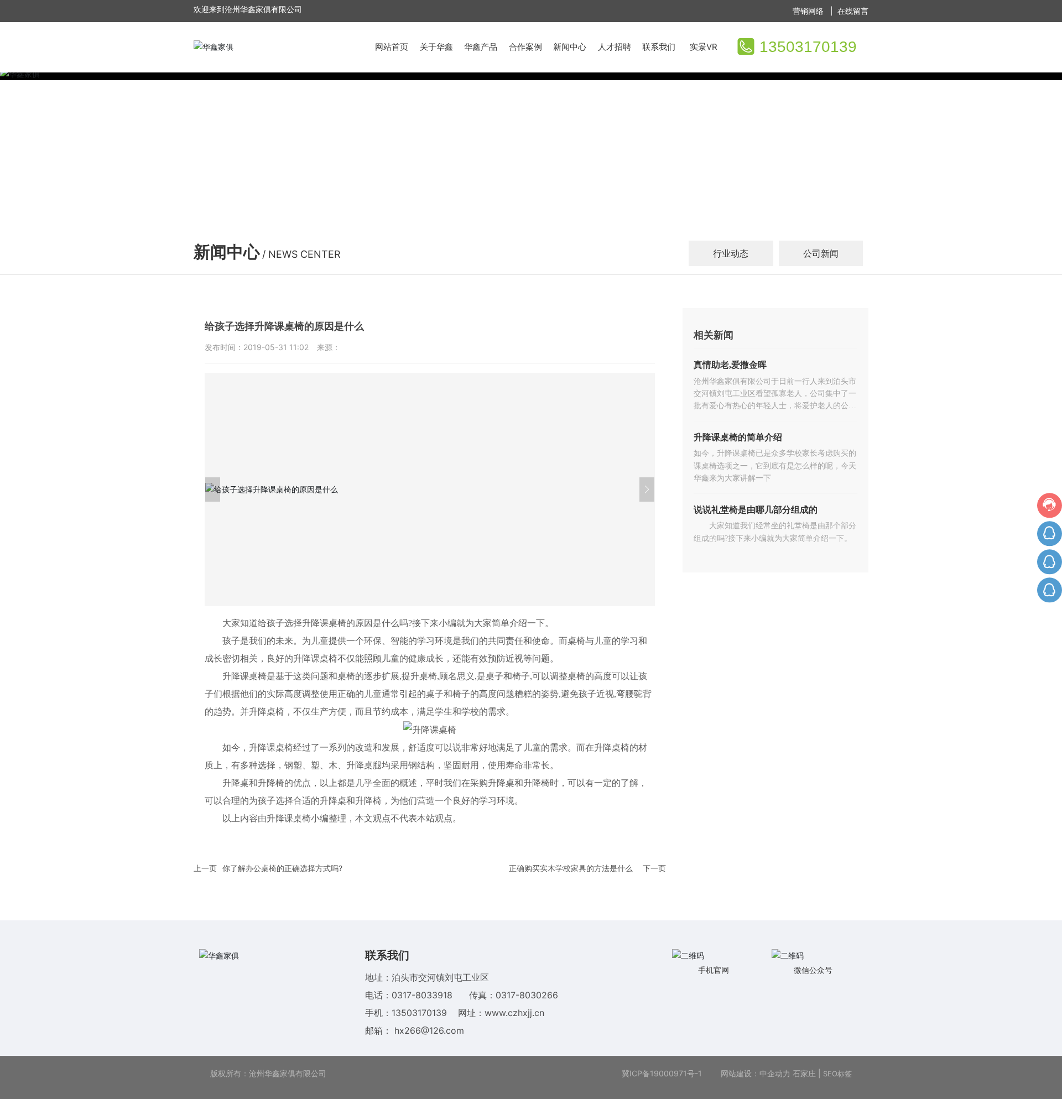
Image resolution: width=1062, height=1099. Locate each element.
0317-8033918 (423, 995)
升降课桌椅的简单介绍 (738, 437)
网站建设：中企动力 (754, 1073)
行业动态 (730, 253)
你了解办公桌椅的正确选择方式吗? (282, 868)
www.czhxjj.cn (514, 1012)
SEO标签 (837, 1073)
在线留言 (852, 10)
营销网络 (809, 10)
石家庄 (804, 1073)
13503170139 (808, 46)
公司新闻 (821, 253)
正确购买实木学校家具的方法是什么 (571, 868)
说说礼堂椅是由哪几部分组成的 (756, 509)
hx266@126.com (429, 1030)
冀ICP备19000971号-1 (662, 1073)
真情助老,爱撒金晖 (730, 364)
